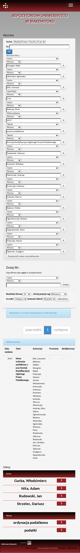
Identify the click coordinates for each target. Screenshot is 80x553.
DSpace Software (31, 548)
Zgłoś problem (72, 548)
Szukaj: (9, 42)
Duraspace (62, 548)
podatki (30, 531)
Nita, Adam (30, 489)
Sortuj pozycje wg (41, 294)
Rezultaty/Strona (14, 294)
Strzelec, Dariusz (30, 504)
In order (10, 299)
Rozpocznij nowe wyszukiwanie (23, 256)
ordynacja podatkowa (30, 523)
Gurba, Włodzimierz (30, 481)
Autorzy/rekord (34, 299)
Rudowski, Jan (30, 496)
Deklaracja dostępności (9, 544)
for (7, 47)
